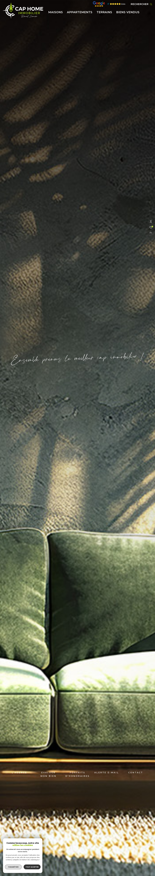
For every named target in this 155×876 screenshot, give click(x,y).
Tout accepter (32, 867)
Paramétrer (13, 867)
